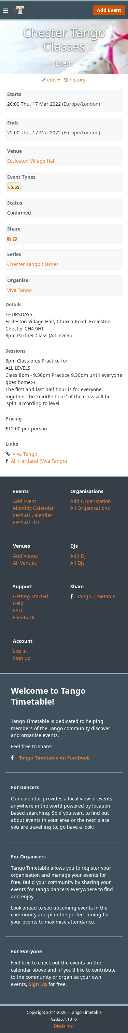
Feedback (23, 617)
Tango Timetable (96, 596)
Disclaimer (64, 1026)
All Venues (25, 563)
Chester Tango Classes (33, 264)
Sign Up (38, 984)
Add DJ (78, 555)
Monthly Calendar (33, 508)
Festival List (26, 522)
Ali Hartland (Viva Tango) (39, 461)
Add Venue (25, 555)
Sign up (22, 658)
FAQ (17, 610)
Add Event (109, 10)
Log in (20, 651)
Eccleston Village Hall (31, 161)
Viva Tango (19, 290)
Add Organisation (90, 501)
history (77, 79)
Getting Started (30, 596)
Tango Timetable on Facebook (54, 757)
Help (18, 603)
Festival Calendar (32, 515)
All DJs (77, 563)
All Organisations (90, 508)
